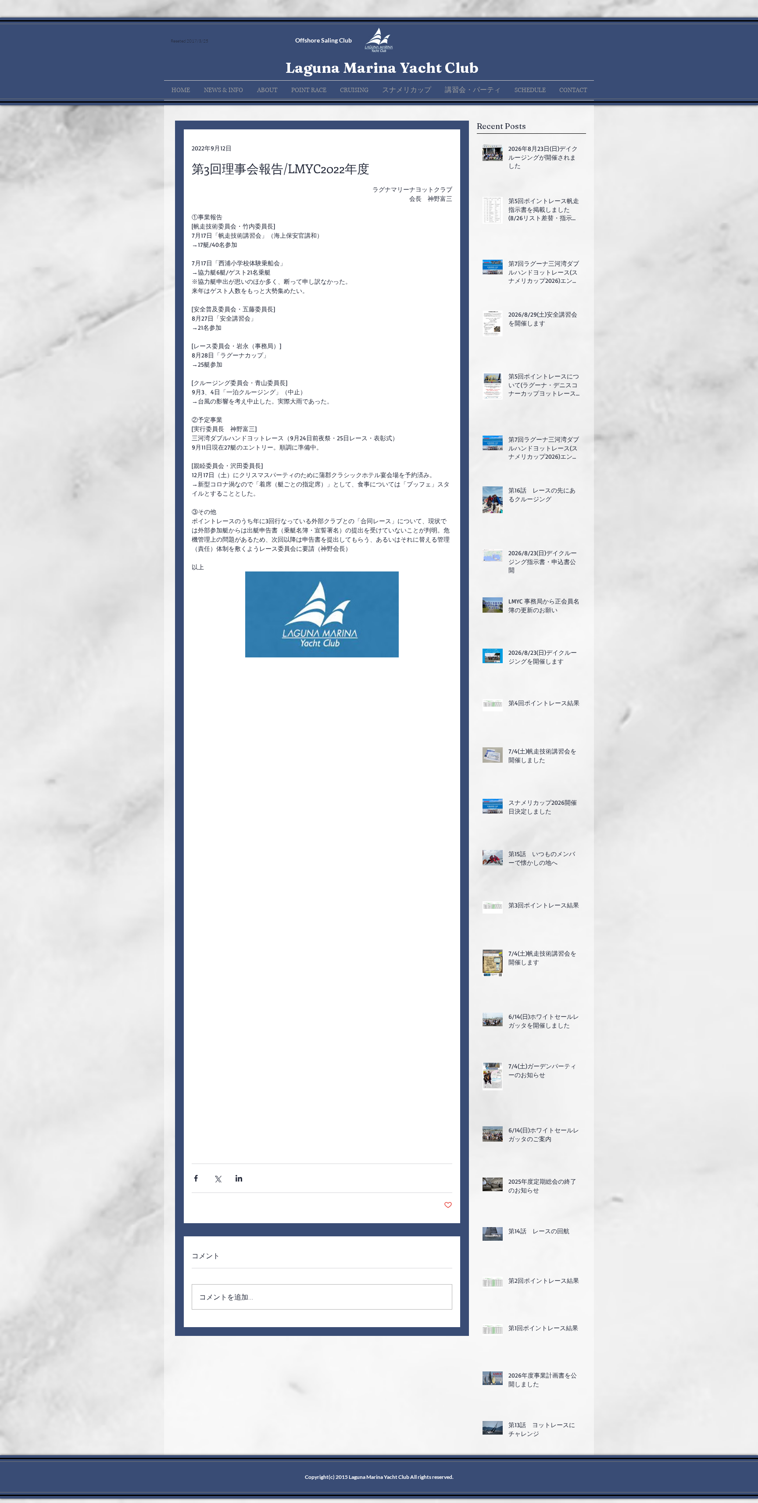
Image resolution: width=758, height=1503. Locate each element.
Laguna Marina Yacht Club (382, 67)
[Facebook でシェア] (196, 1178)
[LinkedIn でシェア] (239, 1178)
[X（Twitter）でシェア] (217, 1178)
